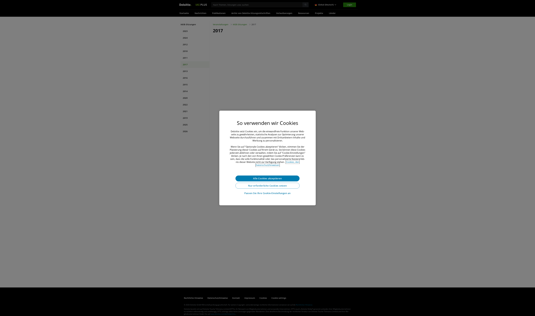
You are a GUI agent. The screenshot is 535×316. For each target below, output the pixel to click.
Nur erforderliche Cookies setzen (267, 185)
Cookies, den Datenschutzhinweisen (277, 164)
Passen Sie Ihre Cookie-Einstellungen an (267, 193)
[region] (267, 158)
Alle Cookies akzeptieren (267, 178)
